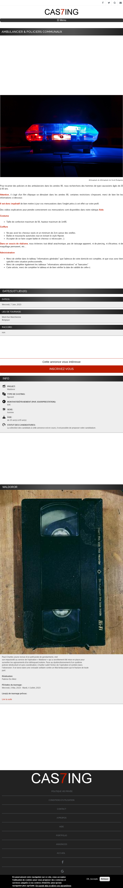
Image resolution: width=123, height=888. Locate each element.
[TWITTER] (108, 3)
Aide (61, 827)
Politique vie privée (62, 791)
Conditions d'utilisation (61, 800)
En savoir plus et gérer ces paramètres (53, 886)
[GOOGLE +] (114, 3)
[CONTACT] (120, 3)
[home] (61, 783)
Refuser (104, 879)
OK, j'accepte (92, 879)
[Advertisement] (61, 60)
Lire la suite (7, 699)
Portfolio (61, 835)
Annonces (61, 844)
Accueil (61, 853)
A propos (61, 818)
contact (61, 809)
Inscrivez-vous (61, 369)
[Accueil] (61, 14)
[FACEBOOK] (103, 3)
